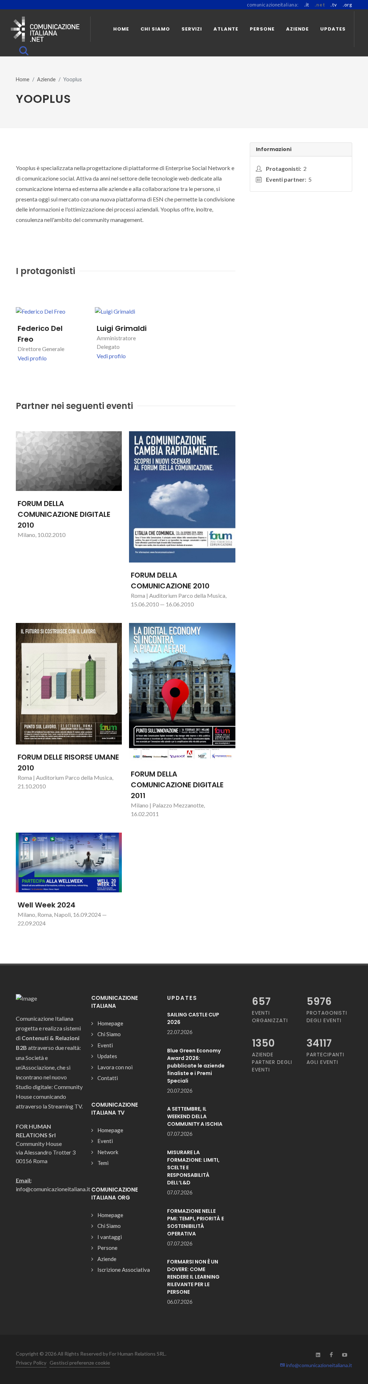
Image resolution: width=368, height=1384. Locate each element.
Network (107, 1152)
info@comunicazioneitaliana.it (318, 1365)
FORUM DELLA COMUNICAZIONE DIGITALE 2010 (64, 514)
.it (306, 5)
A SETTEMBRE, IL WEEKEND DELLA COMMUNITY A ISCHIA (194, 1116)
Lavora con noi (115, 1067)
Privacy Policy (31, 1363)
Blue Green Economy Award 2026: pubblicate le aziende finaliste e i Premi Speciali (196, 1065)
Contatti (107, 1078)
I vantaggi (109, 1237)
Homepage (110, 1023)
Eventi (105, 1045)
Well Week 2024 (46, 905)
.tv (334, 5)
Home (22, 79)
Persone (107, 1247)
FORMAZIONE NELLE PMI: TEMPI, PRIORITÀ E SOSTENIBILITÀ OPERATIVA (195, 1222)
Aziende (46, 79)
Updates (107, 1056)
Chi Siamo (109, 1034)
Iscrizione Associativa (123, 1269)
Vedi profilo (32, 358)
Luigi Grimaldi (122, 328)
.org (347, 5)
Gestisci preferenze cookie (80, 1363)
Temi (103, 1163)
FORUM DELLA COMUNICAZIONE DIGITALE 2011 (177, 785)
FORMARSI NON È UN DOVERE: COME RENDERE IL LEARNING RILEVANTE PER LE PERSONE (193, 1277)
